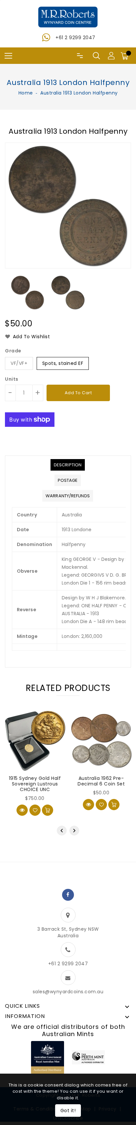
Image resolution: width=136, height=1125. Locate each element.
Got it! (68, 1110)
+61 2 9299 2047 (75, 37)
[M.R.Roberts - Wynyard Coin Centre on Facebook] (68, 895)
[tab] (68, 465)
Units (11, 379)
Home (25, 93)
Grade (13, 350)
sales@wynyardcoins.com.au (68, 991)
